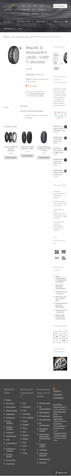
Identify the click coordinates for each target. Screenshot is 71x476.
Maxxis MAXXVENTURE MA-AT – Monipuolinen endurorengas (60, 278)
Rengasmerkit (40, 21)
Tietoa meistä (25, 13)
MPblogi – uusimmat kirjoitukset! (58, 394)
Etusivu (24, 6)
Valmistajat (43, 462)
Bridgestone (27, 407)
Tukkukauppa (10, 414)
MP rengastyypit (44, 416)
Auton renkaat (10, 407)
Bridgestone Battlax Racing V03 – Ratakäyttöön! (61, 305)
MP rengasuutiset (44, 419)
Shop (12, 37)
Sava (24, 449)
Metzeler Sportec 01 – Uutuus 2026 (61, 311)
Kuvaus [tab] (6, 107)
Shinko (25, 453)
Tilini (29, 6)
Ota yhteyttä (10, 464)
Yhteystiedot (44, 13)
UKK (34, 9)
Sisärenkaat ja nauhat (24, 21)
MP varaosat (10, 403)
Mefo (24, 432)
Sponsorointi (10, 418)
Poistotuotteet (42, 9)
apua (65, 216)
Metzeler (25, 435)
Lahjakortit (9, 432)
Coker (24, 410)
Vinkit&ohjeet (8, 28)
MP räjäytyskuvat (44, 403)
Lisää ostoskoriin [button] (11, 157)
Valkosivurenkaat (44, 459)
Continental (27, 414)
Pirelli (25, 446)
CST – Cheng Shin (28, 417)
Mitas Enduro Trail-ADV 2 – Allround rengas (60, 298)
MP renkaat (7, 21)
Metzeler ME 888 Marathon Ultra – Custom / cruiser (60, 317)
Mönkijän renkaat (11, 410)
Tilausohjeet (35, 13)
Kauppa (35, 6)
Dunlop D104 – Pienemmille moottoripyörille (60, 286)
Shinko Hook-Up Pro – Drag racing (61, 292)
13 (38, 96)
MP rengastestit (44, 412)
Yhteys (20, 28)
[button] (20, 48)
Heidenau (26, 424)
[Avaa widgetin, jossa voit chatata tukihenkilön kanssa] (61, 472)
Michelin (25, 439)
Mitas (24, 442)
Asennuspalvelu (26, 9)
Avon (24, 403)
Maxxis (25, 428)
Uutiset (42, 6)
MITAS (41, 96)
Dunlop (25, 421)
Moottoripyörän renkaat (22, 37)
